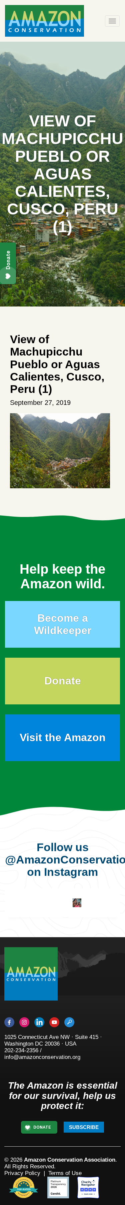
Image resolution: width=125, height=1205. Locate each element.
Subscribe (84, 1127)
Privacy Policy (22, 1173)
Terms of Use (65, 1173)
